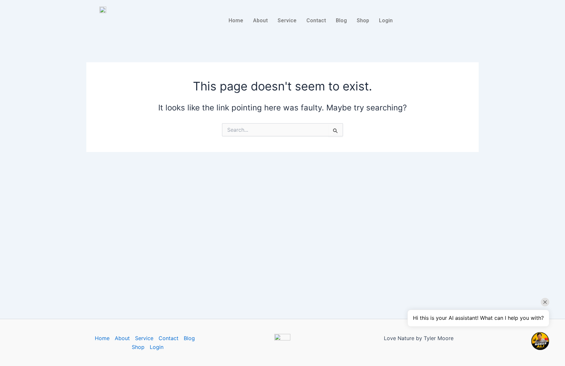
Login (386, 20)
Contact (316, 20)
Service (287, 20)
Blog (341, 20)
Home (236, 20)
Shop (363, 20)
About (260, 20)
